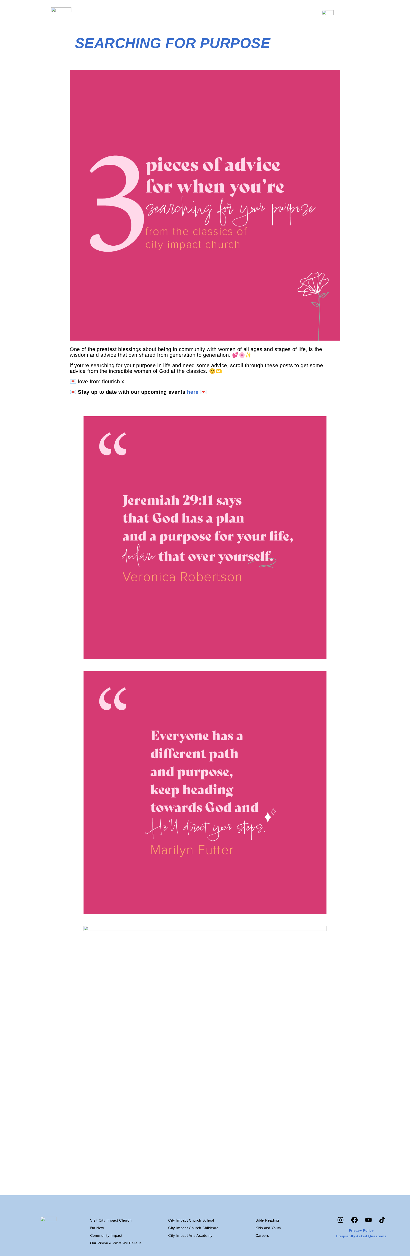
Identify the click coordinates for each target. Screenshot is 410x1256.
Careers (262, 1235)
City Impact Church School (191, 1220)
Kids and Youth (268, 1228)
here (193, 392)
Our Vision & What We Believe (116, 1243)
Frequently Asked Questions (361, 1236)
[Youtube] (368, 1220)
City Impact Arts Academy (190, 1235)
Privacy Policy (361, 1230)
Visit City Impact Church (111, 1220)
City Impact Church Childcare (193, 1228)
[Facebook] (354, 1220)
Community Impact (106, 1235)
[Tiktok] (382, 1220)
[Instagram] (340, 1220)
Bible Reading (267, 1220)
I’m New (97, 1228)
